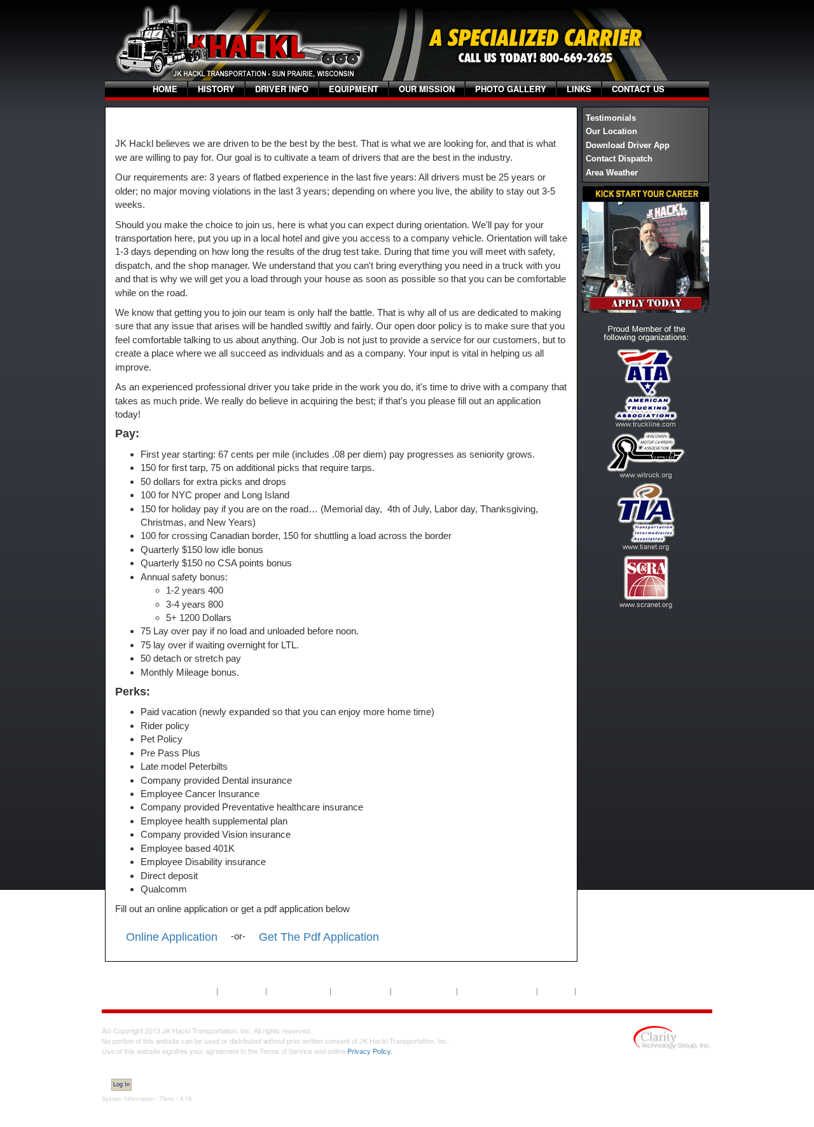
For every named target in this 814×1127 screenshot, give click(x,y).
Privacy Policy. (369, 1051)
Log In (121, 1084)
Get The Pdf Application (319, 937)
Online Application (171, 937)
